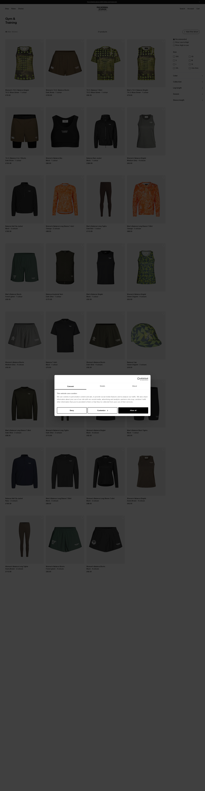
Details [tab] (102, 386)
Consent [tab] (70, 386)
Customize (101, 410)
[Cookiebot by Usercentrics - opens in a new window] (139, 379)
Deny (72, 410)
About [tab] (134, 386)
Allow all (133, 410)
